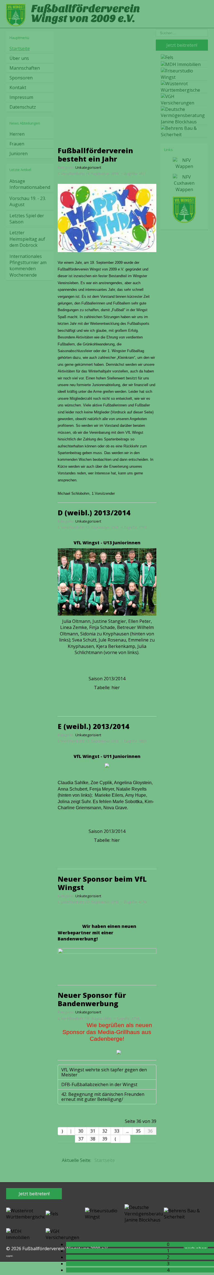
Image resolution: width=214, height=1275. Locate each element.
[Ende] (125, 1139)
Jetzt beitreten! (34, 1194)
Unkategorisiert (88, 167)
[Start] (62, 1131)
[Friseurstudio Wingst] (104, 1213)
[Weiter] (115, 1139)
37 (80, 1139)
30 (80, 1131)
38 (92, 1139)
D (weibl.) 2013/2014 (94, 512)
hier (115, 687)
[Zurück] (71, 1131)
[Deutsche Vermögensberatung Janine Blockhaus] (144, 1213)
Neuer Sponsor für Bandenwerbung (92, 999)
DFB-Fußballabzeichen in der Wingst (99, 1084)
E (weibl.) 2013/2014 (93, 726)
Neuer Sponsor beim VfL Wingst (102, 883)
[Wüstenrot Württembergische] (25, 1213)
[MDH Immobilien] (25, 1234)
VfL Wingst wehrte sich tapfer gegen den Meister (104, 1072)
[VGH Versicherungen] (65, 1234)
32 (104, 1131)
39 (104, 1139)
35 (138, 1131)
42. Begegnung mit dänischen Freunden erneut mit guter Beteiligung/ (102, 1096)
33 (116, 1131)
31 (92, 1131)
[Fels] (52, 1213)
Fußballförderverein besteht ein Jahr (95, 155)
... (127, 1131)
